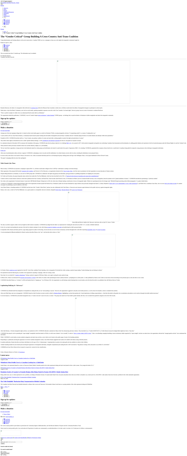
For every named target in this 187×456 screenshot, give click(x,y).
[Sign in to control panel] (7, 437)
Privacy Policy (7, 414)
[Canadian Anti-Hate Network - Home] (10, 2)
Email (4, 121)
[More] (5, 17)
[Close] (2, 388)
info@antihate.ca (10, 416)
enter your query (4, 442)
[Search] (2, 4)
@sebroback (22, 352)
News (5, 31)
